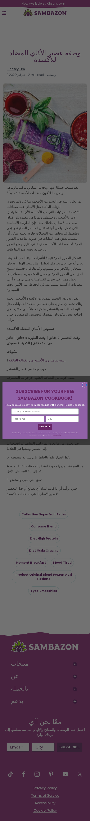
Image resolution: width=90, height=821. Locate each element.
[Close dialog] (84, 385)
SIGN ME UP (45, 426)
